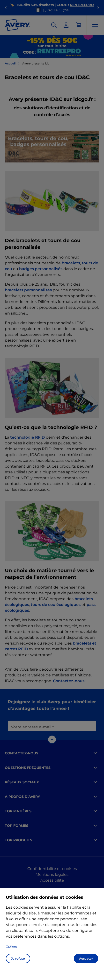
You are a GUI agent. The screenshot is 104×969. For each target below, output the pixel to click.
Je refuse (18, 958)
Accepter (86, 958)
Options (11, 946)
